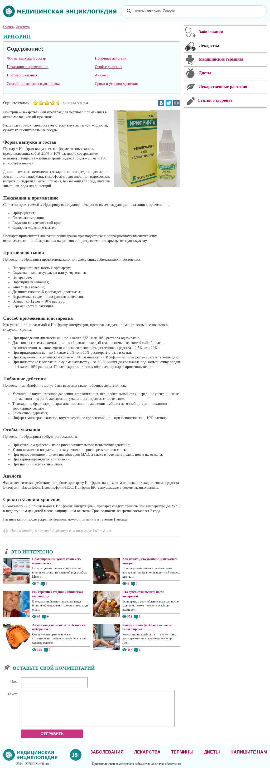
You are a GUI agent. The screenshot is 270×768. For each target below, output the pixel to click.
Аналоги (102, 75)
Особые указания (108, 67)
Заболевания (107, 752)
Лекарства (147, 752)
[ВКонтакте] (161, 103)
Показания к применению (27, 67)
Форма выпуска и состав (26, 58)
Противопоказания (22, 75)
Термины (182, 752)
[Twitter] (169, 103)
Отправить (52, 734)
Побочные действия (110, 58)
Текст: (12, 694)
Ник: (14, 681)
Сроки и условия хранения (116, 84)
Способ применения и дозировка (33, 84)
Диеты (212, 752)
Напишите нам (248, 752)
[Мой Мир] (176, 103)
